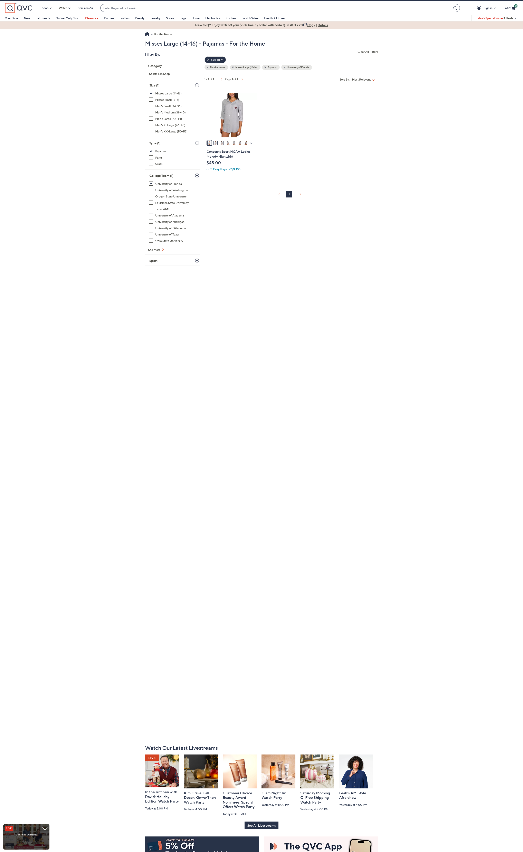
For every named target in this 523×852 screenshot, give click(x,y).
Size (154, 85)
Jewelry (155, 18)
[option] (261, 25)
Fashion (125, 18)
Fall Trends (43, 18)
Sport (153, 261)
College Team (161, 176)
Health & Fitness (274, 18)
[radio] (209, 143)
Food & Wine (249, 18)
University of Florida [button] (297, 67)
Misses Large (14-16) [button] (246, 67)
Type (154, 143)
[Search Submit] (456, 8)
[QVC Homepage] (147, 34)
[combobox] (276, 8)
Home (196, 18)
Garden (109, 18)
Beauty (139, 18)
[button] (480, 8)
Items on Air (85, 8)
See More (154, 249)
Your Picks (11, 18)
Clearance (91, 18)
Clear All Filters (368, 51)
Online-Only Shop (67, 18)
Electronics (212, 18)
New (27, 18)
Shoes (170, 18)
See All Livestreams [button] (261, 825)
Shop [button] (45, 8)
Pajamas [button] (272, 67)
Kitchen (231, 18)
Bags (183, 18)
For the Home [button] (217, 67)
